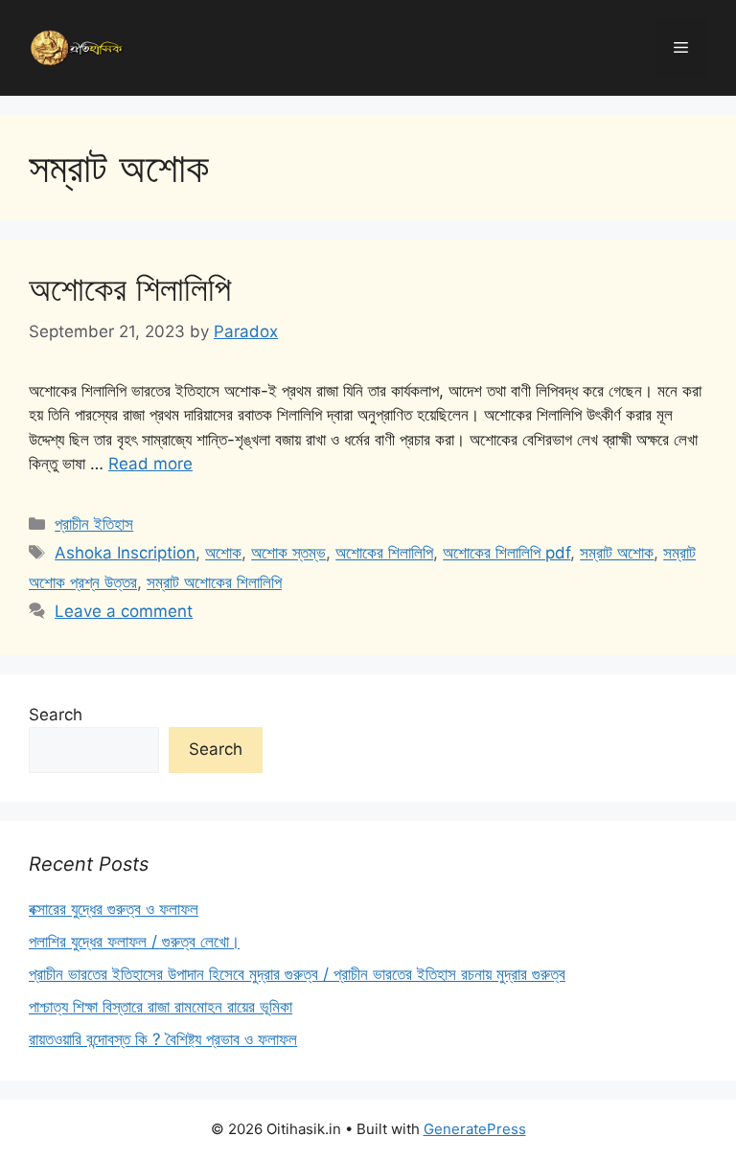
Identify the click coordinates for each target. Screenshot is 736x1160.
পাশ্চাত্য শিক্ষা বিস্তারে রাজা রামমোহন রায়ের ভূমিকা (160, 1006)
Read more (150, 463)
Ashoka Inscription (125, 552)
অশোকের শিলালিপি (130, 288)
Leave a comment (124, 611)
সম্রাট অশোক (617, 552)
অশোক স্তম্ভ (288, 552)
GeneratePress (475, 1129)
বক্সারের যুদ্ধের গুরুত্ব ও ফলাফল (113, 909)
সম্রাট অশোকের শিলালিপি (214, 582)
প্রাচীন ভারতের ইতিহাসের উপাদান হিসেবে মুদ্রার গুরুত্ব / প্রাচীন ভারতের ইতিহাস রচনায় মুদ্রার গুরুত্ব (297, 974)
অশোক (223, 552)
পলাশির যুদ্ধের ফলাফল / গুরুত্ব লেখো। (134, 941)
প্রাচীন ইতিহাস (94, 524)
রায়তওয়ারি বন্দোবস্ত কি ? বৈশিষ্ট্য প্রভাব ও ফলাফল (163, 1039)
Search (55, 714)
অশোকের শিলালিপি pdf (506, 552)
